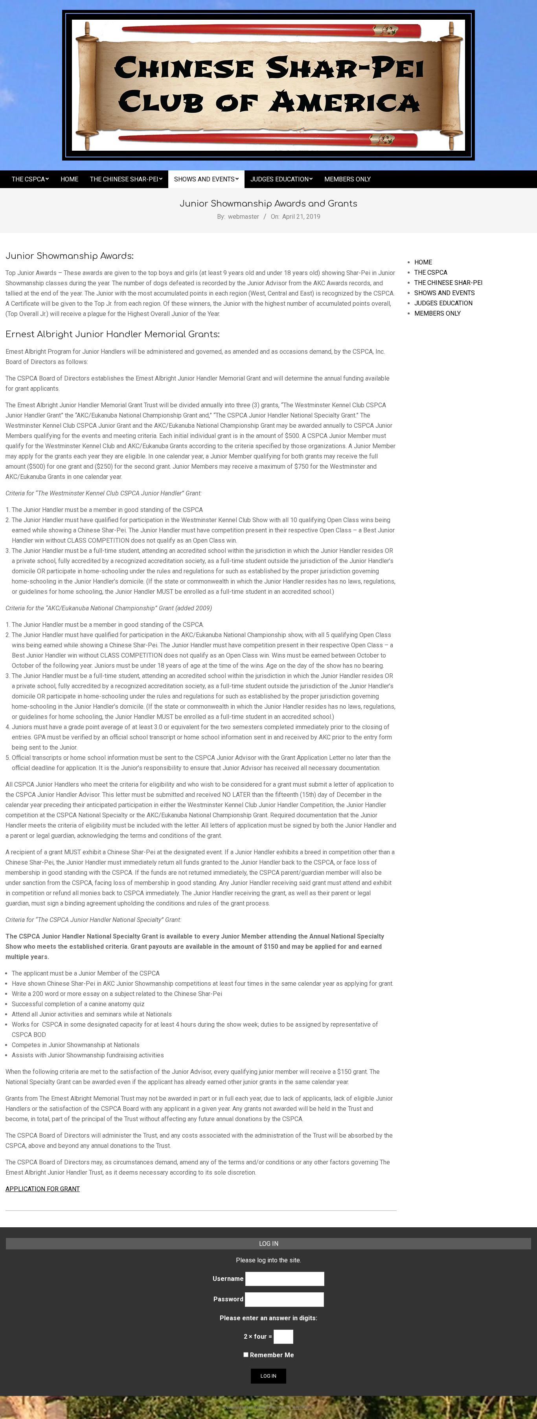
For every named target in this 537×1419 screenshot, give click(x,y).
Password (228, 1299)
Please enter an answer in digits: (268, 1318)
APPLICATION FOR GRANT (43, 1189)
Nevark (260, 1407)
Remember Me (271, 1355)
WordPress (302, 1407)
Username (228, 1278)
